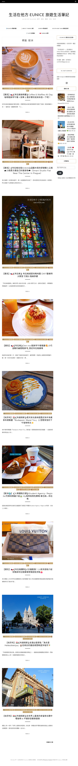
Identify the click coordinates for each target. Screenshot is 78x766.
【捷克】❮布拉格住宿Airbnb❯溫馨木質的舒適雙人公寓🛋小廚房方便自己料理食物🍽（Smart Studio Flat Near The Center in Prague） (27, 170)
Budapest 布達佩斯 (21, 413)
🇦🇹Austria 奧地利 (24, 489)
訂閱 (60, 173)
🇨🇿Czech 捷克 (34, 489)
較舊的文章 (50, 742)
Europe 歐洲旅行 (43, 28)
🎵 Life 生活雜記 (30, 33)
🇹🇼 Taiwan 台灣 (44, 33)
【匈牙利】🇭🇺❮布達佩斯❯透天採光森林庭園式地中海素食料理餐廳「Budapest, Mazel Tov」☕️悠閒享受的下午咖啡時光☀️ (28, 420)
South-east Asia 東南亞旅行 (60, 28)
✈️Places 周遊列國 (11, 28)
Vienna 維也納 (38, 487)
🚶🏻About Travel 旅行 (27, 28)
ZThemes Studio (47, 760)
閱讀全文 (27, 112)
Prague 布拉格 (29, 88)
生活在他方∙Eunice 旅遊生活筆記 (39, 14)
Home (3, 1)
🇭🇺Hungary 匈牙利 (46, 413)
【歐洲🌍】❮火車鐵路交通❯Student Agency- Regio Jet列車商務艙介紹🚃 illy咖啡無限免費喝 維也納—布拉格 (28, 496)
